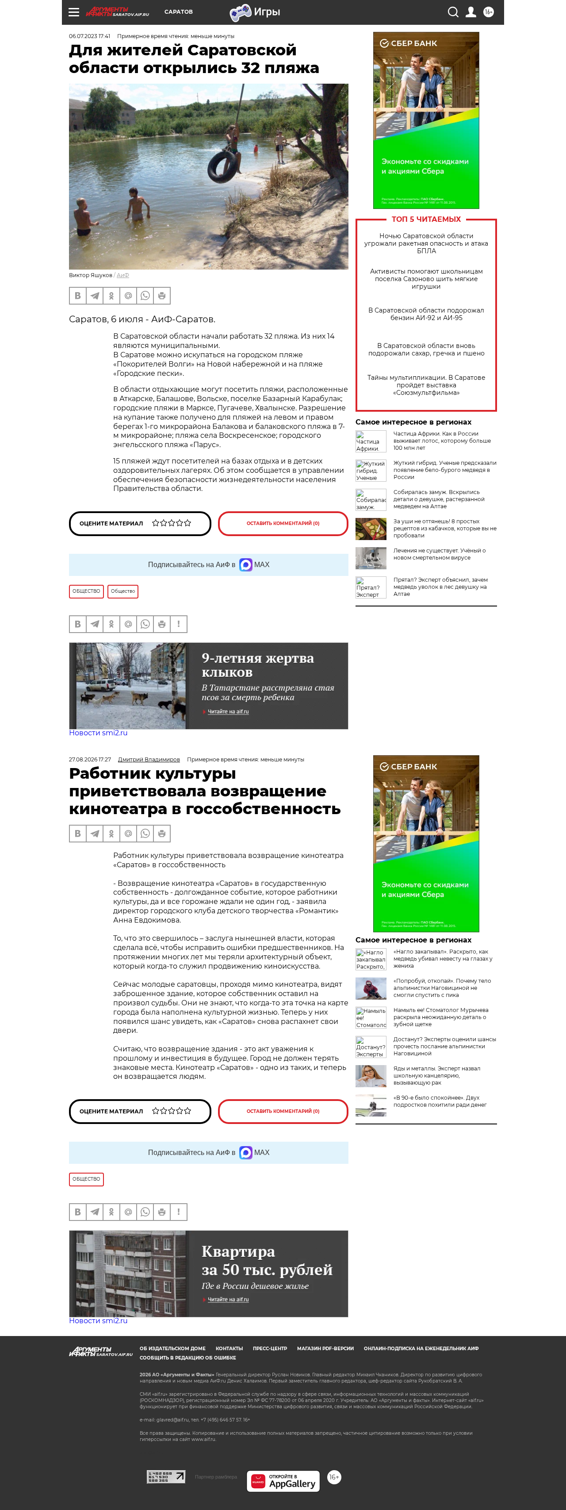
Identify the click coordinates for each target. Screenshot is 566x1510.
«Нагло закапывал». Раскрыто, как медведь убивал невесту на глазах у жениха (443, 958)
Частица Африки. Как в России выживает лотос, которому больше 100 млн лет (442, 440)
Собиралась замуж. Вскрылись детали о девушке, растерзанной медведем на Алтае (439, 499)
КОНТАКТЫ (229, 1349)
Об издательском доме (173, 1349)
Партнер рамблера (216, 1476)
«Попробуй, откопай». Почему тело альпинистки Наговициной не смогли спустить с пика (442, 987)
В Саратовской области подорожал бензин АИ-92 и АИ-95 (426, 314)
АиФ (123, 275)
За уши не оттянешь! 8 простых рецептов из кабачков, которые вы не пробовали (445, 528)
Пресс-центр (270, 1349)
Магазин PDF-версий (325, 1349)
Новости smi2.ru (98, 733)
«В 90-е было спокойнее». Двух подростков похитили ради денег (440, 1101)
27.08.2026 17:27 (90, 759)
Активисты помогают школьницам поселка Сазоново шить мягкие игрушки (426, 279)
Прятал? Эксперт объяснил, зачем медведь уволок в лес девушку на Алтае (441, 586)
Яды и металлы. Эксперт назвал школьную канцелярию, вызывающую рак (437, 1075)
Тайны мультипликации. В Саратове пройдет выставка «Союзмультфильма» (426, 385)
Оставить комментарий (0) (283, 523)
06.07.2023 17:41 (89, 36)
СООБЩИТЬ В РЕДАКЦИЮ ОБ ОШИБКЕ (188, 1358)
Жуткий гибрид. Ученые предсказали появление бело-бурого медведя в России (445, 470)
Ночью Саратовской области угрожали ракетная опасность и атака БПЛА (426, 243)
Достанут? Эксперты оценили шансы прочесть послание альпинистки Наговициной (445, 1046)
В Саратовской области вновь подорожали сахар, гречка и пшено (426, 349)
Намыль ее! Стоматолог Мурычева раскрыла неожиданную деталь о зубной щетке (441, 1017)
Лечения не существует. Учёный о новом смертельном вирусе (440, 554)
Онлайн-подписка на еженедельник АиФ (421, 1349)
